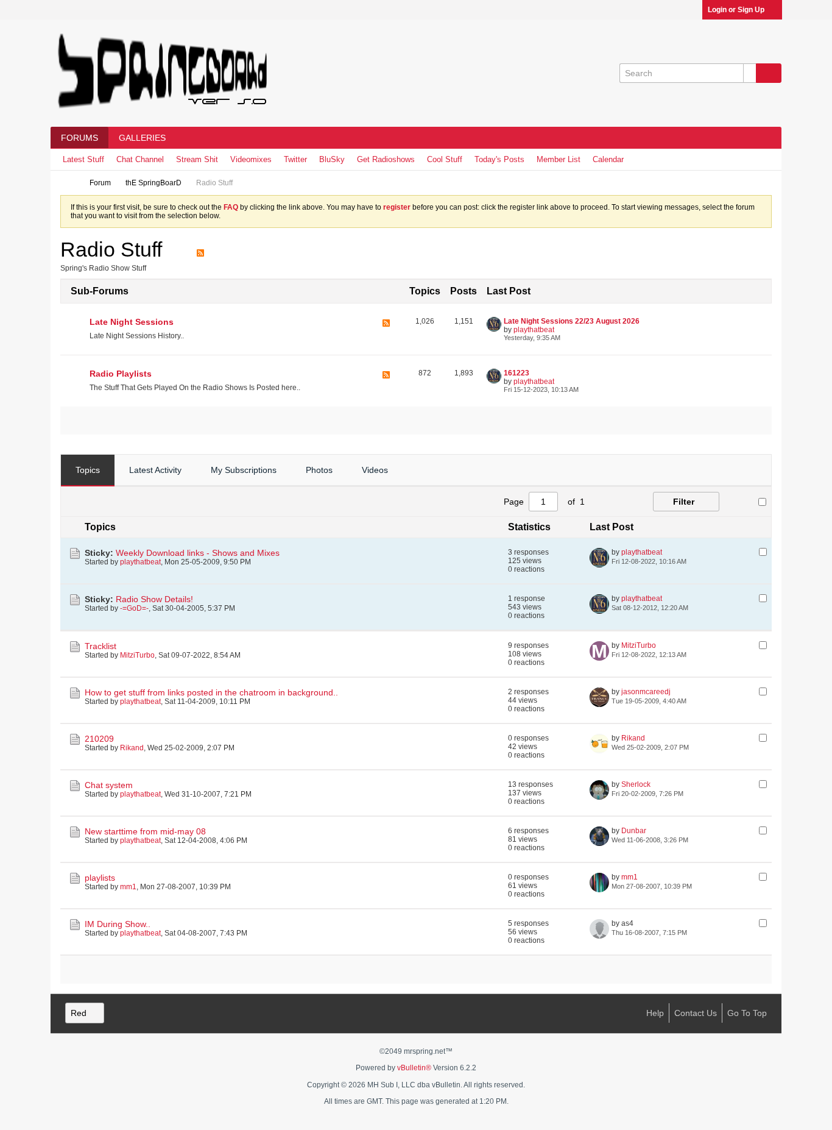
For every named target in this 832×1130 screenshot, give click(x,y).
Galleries (142, 138)
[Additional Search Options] (749, 73)
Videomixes (251, 159)
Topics (88, 470)
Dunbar (633, 830)
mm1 (128, 887)
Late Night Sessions (132, 322)
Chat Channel (140, 159)
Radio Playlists (121, 373)
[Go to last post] (694, 561)
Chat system (109, 785)
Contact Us (695, 1013)
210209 (99, 739)
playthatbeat (533, 329)
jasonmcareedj (646, 692)
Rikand (132, 748)
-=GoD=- (134, 608)
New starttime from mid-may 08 (145, 831)
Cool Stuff (444, 159)
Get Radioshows (386, 159)
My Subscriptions (244, 470)
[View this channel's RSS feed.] (200, 249)
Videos (375, 470)
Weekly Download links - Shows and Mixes (198, 553)
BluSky (332, 159)
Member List (558, 159)
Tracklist (100, 646)
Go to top (747, 1013)
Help (655, 1013)
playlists (100, 878)
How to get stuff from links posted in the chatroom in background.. (211, 692)
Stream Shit (197, 159)
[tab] (88, 470)
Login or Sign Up (736, 9)
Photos (319, 470)
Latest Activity (155, 470)
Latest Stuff (83, 159)
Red (78, 1013)
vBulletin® (414, 1068)
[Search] (768, 73)
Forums (79, 138)
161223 (516, 373)
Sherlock (635, 784)
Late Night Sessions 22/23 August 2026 (572, 321)
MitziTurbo (137, 655)
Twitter (295, 159)
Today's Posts (499, 159)
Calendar (608, 159)
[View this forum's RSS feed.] (386, 329)
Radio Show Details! (154, 599)
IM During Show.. (117, 924)
